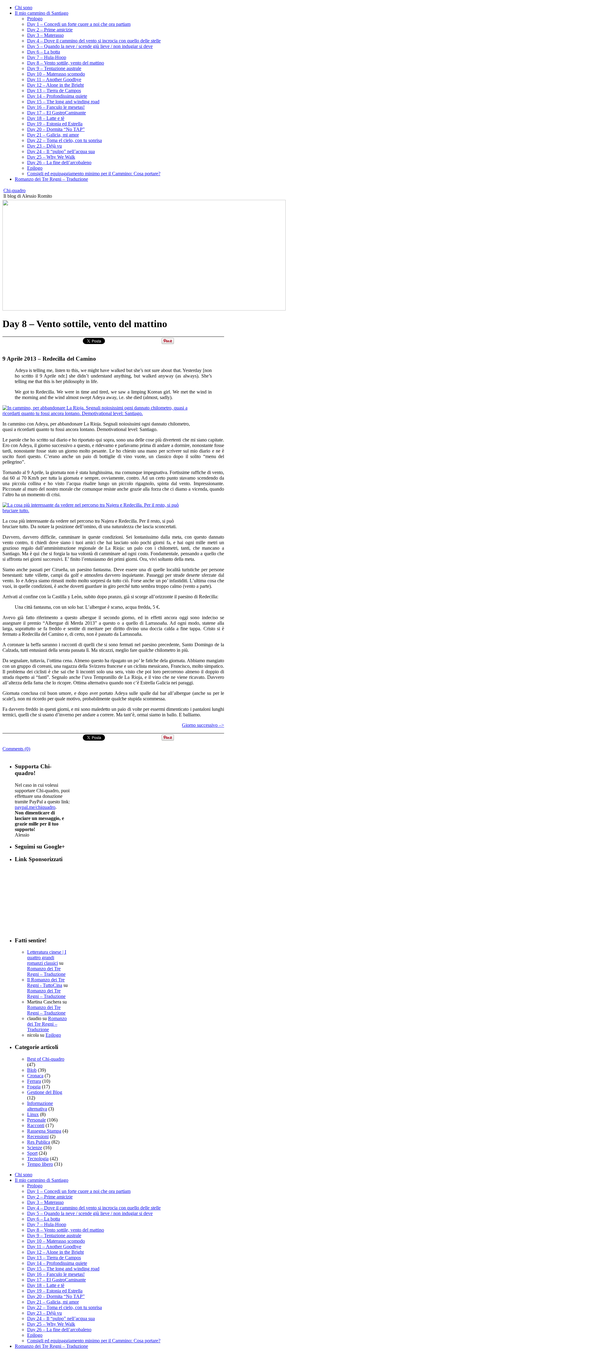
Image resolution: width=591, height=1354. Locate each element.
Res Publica (38, 1142)
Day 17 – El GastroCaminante (56, 112)
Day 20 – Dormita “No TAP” (56, 129)
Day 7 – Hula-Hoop (46, 57)
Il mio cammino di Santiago (41, 13)
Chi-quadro (14, 190)
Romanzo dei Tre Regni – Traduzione (51, 179)
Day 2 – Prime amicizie (50, 29)
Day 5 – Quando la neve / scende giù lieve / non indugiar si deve (90, 46)
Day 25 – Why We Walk (51, 157)
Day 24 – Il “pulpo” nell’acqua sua (61, 151)
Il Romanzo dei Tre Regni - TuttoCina (46, 982)
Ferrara (34, 1081)
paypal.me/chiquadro (35, 807)
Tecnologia (38, 1158)
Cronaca (35, 1075)
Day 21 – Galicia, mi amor (53, 134)
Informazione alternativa (40, 1106)
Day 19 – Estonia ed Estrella (54, 123)
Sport (32, 1153)
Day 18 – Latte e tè (45, 118)
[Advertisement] (45, 899)
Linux (33, 1114)
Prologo (34, 18)
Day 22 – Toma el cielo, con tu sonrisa (64, 140)
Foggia (34, 1086)
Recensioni (38, 1136)
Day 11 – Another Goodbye (54, 79)
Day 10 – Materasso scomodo (56, 74)
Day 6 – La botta (43, 51)
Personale (36, 1119)
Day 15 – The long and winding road (63, 101)
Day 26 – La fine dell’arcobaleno (59, 162)
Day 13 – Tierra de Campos (54, 90)
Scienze (34, 1147)
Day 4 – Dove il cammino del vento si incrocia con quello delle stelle (94, 40)
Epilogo (34, 168)
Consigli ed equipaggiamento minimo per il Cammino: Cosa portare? (93, 173)
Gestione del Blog (44, 1092)
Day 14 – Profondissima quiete (57, 96)
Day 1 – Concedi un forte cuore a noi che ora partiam (79, 24)
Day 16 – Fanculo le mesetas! (56, 107)
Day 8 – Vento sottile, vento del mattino (65, 62)
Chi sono (23, 7)
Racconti (35, 1125)
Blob (32, 1070)
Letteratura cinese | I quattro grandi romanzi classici (46, 957)
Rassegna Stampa (44, 1131)
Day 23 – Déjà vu (44, 145)
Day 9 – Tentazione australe (54, 68)
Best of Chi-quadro (45, 1059)
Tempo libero (40, 1164)
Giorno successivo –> (203, 725)
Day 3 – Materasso (45, 35)
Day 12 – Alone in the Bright (55, 85)
